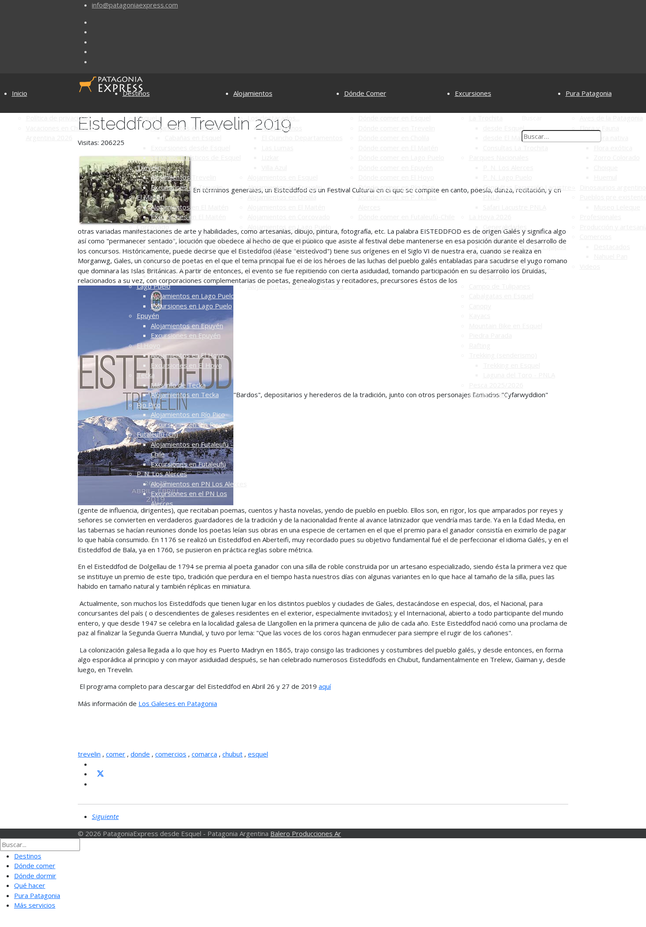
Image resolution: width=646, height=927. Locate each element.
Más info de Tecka (178, 384)
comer (115, 754)
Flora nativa (611, 137)
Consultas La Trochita (515, 147)
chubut (232, 754)
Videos (590, 266)
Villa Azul (274, 167)
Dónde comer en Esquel (394, 117)
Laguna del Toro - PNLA (519, 374)
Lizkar (270, 157)
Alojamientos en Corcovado (192, 236)
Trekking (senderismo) (503, 355)
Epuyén (148, 315)
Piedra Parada (490, 335)
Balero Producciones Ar (305, 833)
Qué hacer (29, 885)
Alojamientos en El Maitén (190, 207)
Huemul (605, 177)
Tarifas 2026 (502, 236)
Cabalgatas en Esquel (501, 295)
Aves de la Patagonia (611, 117)
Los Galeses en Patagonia (177, 703)
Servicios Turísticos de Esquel (196, 157)
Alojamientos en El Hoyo (188, 355)
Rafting (479, 345)
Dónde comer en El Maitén (398, 147)
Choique (606, 167)
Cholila (146, 256)
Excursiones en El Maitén (188, 216)
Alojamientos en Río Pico (188, 414)
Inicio (19, 93)
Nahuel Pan (611, 256)
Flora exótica (613, 147)
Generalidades (505, 226)
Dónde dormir (35, 875)
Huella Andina (489, 394)
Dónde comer (34, 865)
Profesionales (600, 216)
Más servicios (34, 905)
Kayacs (479, 315)
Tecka (146, 374)
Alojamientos (252, 93)
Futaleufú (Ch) (157, 434)
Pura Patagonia (589, 93)
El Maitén (150, 196)
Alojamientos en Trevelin (284, 187)
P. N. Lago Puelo (507, 177)
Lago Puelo (154, 286)
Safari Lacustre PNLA (514, 207)
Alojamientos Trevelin (183, 177)
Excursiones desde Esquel (190, 147)
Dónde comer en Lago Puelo (401, 157)
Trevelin (149, 167)
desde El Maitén (507, 137)
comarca (204, 754)
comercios (170, 754)
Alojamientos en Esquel (186, 127)
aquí (325, 686)
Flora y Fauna (599, 127)
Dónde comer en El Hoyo (396, 177)
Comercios (596, 236)
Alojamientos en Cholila (185, 266)
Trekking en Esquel (511, 365)
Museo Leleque (617, 207)
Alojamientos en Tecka (185, 394)
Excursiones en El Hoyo (186, 365)
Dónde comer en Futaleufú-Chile (406, 216)
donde (140, 754)
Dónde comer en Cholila (393, 137)
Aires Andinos (281, 127)
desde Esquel (503, 127)
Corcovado (153, 226)
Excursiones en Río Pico (186, 424)
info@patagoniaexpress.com (135, 4)
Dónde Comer (365, 93)
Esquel (147, 117)
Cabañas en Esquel (193, 137)
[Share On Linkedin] (95, 783)
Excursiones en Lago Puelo (191, 305)
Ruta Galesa (487, 256)
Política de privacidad (58, 117)
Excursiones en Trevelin (187, 187)
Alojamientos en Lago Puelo (193, 295)
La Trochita (486, 117)
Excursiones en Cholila (184, 276)
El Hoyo (148, 345)
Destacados (612, 246)
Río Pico (149, 404)
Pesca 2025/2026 (496, 384)
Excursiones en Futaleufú (188, 464)
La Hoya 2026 (490, 216)
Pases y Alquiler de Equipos (524, 246)
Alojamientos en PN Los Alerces (199, 483)
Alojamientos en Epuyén (187, 325)
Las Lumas (277, 147)
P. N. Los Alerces (162, 473)
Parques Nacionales (499, 157)
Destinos (136, 93)
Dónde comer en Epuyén (395, 167)
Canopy (480, 305)
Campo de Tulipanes (499, 286)
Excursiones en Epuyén (186, 335)
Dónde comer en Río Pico (396, 187)
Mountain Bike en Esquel (505, 325)
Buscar (532, 117)
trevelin (89, 754)
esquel (258, 754)
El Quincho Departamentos (302, 137)
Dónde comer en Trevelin (396, 127)
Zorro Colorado (617, 157)
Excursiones (473, 93)
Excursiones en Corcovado (191, 246)
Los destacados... (273, 117)
